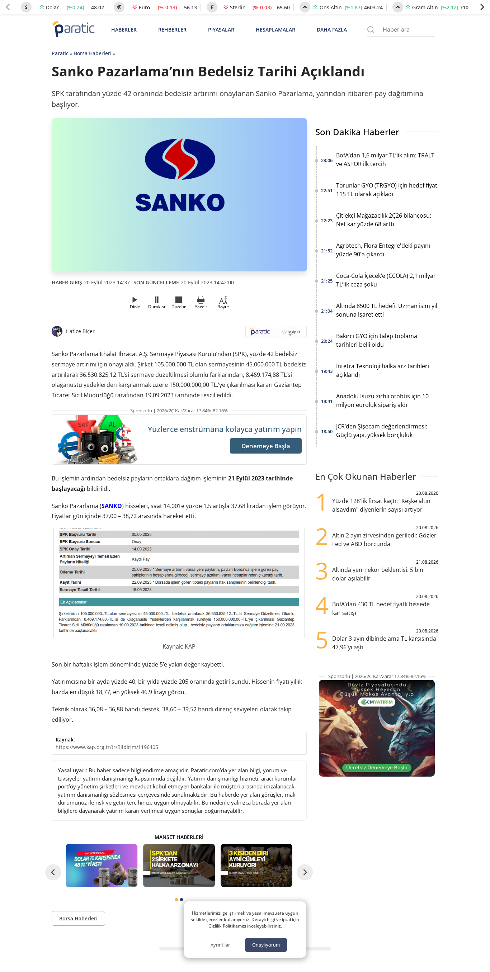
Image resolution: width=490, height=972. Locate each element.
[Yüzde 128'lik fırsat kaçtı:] (256, 865)
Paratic (60, 53)
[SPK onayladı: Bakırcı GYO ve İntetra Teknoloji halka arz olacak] (179, 865)
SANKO (112, 506)
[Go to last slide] (53, 872)
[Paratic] (73, 29)
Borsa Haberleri (93, 53)
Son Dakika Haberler (357, 132)
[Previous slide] (8, 7)
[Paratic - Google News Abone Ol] (276, 334)
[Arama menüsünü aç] (371, 29)
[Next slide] (482, 7)
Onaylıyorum (266, 945)
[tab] (176, 899)
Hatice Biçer (80, 331)
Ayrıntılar (220, 945)
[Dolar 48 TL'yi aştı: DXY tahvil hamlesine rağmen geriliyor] (102, 865)
